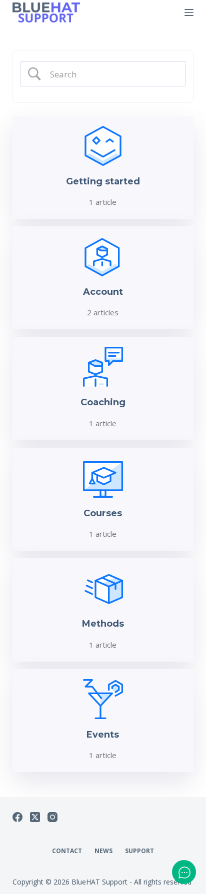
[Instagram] (53, 817)
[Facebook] (17, 817)
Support (139, 851)
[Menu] (189, 12)
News (103, 851)
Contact (67, 851)
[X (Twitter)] (35, 817)
